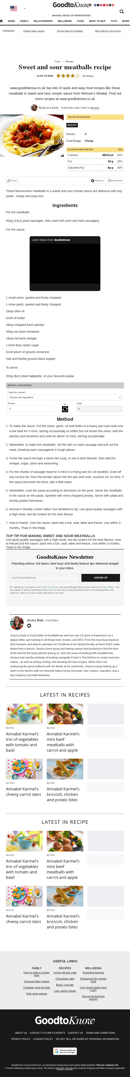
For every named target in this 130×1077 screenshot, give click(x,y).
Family (24, 21)
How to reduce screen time (37, 974)
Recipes (70, 61)
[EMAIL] (30, 625)
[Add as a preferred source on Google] (65, 1051)
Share (14, 180)
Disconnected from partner (93, 998)
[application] (65, 264)
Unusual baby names (36, 981)
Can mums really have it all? (93, 989)
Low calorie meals (65, 991)
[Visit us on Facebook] (95, 5)
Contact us (75, 1032)
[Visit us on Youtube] (113, 5)
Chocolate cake (65, 978)
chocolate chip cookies (84, 670)
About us (21, 1032)
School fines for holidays (70, 31)
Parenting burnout (93, 972)
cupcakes (105, 670)
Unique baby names (34, 31)
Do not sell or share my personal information (87, 1039)
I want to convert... (17, 392)
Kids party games (36, 993)
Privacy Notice (107, 587)
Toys (114, 21)
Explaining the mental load (93, 980)
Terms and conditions (100, 1032)
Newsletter (117, 180)
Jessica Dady (50, 108)
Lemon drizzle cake (65, 972)
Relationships (43, 21)
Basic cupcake (65, 984)
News (11, 21)
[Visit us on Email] (110, 5)
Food (80, 21)
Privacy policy (20, 1039)
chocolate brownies (38, 675)
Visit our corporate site (107, 1065)
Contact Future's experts (47, 1032)
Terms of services (50, 587)
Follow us (99, 180)
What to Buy (97, 21)
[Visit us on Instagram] (101, 5)
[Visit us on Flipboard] (107, 5)
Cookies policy (43, 1039)
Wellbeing (65, 21)
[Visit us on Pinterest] (104, 5)
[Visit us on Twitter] (98, 5)
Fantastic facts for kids (36, 987)
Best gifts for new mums (108, 31)
